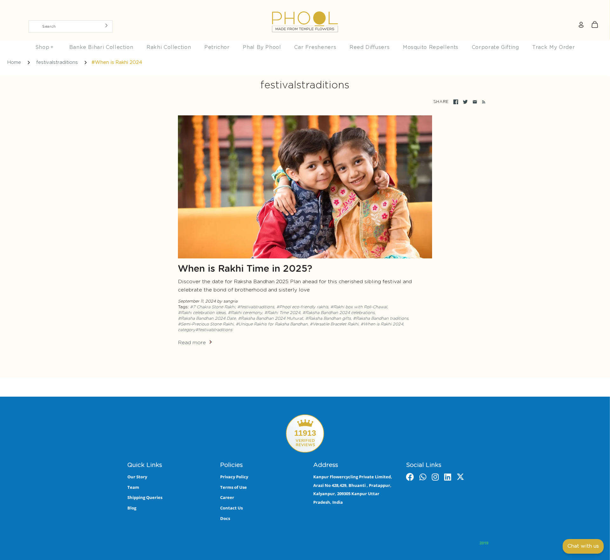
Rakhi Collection (168, 47)
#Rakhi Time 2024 (282, 313)
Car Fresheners (315, 47)
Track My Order (553, 47)
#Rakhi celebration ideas (202, 313)
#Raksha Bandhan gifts (328, 319)
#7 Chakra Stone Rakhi (212, 307)
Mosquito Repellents (430, 47)
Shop (44, 47)
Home (14, 62)
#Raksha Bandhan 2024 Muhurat (270, 319)
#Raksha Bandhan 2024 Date (207, 319)
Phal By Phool (262, 47)
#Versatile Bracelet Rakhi (334, 324)
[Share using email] (474, 101)
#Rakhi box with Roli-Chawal (358, 307)
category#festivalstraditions (205, 330)
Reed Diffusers (369, 47)
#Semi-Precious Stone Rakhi (206, 324)
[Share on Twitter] (465, 101)
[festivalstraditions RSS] (482, 102)
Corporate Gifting (495, 47)
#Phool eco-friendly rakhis (302, 307)
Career (227, 497)
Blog (131, 508)
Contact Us (231, 508)
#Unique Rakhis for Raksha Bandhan (272, 324)
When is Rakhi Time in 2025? (245, 269)
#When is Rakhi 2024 (382, 324)
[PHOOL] (305, 7)
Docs (225, 518)
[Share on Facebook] (455, 101)
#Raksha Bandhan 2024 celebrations (338, 313)
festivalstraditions (57, 62)
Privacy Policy (234, 477)
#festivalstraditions (255, 307)
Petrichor (217, 47)
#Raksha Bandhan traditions (380, 319)
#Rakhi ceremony (245, 313)
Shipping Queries (144, 497)
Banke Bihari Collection (101, 47)
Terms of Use (233, 487)
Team (133, 487)
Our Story (137, 477)
